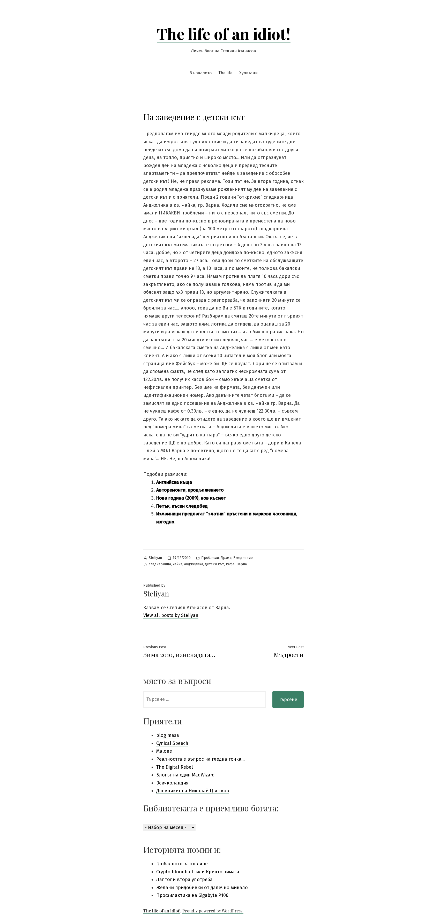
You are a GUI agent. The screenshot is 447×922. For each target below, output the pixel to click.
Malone (164, 751)
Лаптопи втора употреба (184, 879)
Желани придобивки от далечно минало (202, 887)
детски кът (214, 564)
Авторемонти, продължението (190, 490)
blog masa (167, 735)
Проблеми (210, 558)
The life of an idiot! (223, 33)
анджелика (193, 564)
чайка (177, 564)
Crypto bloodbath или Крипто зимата (197, 872)
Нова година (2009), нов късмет (191, 498)
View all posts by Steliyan (170, 615)
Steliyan (155, 558)
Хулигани (248, 72)
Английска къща (174, 482)
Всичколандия (172, 783)
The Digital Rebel (174, 767)
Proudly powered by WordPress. (212, 910)
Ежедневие (243, 558)
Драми (226, 558)
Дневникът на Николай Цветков (192, 791)
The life (225, 72)
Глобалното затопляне (182, 864)
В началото (200, 72)
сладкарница (160, 564)
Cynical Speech (172, 743)
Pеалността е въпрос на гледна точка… (200, 759)
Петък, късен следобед (182, 506)
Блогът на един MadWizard (185, 775)
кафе (230, 564)
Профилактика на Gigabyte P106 (192, 895)
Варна (241, 564)
